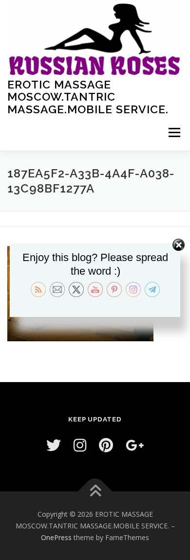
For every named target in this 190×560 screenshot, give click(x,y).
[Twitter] (53, 445)
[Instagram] (80, 445)
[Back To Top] (95, 491)
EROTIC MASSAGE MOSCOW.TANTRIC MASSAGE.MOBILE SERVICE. (88, 96)
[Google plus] (135, 445)
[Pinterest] (106, 445)
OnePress (56, 537)
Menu (174, 132)
